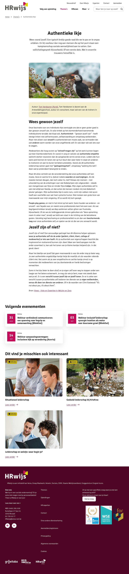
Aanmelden (117, 3)
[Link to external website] (11, 562)
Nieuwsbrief (71, 3)
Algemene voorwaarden (49, 544)
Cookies (44, 551)
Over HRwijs (84, 3)
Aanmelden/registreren (49, 528)
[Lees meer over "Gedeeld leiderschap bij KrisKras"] (95, 382)
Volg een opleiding (48, 9)
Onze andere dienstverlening (51, 521)
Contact (106, 3)
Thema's (63, 9)
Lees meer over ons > (13, 503)
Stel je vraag (89, 499)
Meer (84, 9)
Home (7, 17)
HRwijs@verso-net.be (13, 519)
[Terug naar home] (16, 6)
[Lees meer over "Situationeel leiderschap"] (33, 382)
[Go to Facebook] (7, 525)
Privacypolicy (46, 536)
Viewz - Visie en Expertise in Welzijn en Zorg (52, 290)
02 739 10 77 (10, 516)
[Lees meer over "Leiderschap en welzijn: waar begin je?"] (33, 434)
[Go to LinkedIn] (14, 525)
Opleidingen (45, 498)
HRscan (74, 9)
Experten (96, 3)
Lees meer (34, 319)
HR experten (45, 505)
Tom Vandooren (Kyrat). (49, 107)
